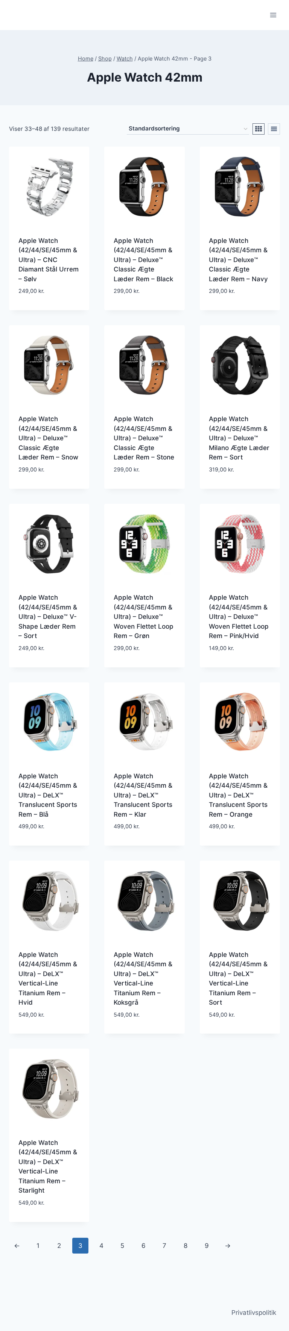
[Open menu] (273, 15)
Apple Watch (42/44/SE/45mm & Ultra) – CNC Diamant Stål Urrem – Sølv (48, 260)
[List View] (274, 129)
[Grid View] (258, 129)
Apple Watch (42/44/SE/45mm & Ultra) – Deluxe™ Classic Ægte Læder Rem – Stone (144, 438)
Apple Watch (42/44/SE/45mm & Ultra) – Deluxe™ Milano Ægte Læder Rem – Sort (239, 438)
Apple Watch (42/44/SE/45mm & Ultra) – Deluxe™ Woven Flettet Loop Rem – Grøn (143, 617)
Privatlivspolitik (253, 1312)
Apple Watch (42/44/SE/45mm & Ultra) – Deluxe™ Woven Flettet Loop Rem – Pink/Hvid (239, 617)
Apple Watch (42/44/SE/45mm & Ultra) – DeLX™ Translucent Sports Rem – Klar (143, 795)
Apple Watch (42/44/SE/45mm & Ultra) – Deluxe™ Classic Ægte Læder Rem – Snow (48, 438)
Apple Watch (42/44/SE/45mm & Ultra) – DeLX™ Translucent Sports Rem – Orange (238, 795)
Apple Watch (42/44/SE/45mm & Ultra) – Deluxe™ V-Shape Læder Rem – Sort (47, 617)
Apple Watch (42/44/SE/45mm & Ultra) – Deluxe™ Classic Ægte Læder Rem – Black (143, 260)
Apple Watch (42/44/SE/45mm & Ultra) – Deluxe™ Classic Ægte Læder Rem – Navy (238, 260)
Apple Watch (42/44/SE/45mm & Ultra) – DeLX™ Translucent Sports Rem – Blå (47, 795)
